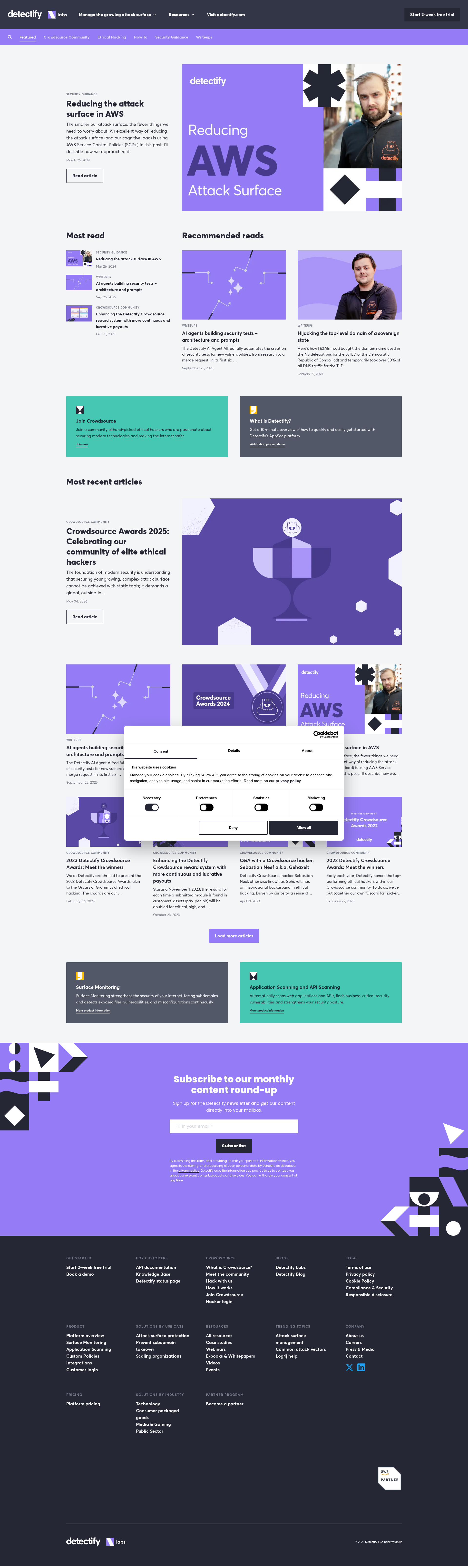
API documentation (156, 1267)
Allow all (303, 828)
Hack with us (219, 1281)
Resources (179, 14)
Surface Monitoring (86, 1342)
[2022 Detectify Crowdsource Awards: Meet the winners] (364, 822)
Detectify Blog (290, 1274)
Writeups (204, 37)
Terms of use (358, 1267)
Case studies (219, 1342)
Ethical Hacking (112, 37)
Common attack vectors (301, 1349)
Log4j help (286, 1356)
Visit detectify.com (226, 14)
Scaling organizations (158, 1356)
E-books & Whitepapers (230, 1356)
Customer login (82, 1369)
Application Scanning (88, 1349)
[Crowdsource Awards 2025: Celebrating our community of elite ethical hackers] (292, 571)
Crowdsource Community (67, 37)
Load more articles (234, 936)
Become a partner (225, 1404)
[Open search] (10, 37)
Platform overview (85, 1335)
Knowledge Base (153, 1274)
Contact (354, 1356)
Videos (213, 1363)
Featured (28, 37)
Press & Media (360, 1349)
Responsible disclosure (369, 1294)
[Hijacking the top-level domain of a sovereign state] (350, 285)
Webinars (216, 1349)
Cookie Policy (360, 1281)
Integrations (79, 1363)
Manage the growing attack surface (115, 14)
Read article (84, 175)
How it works (219, 1288)
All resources (219, 1335)
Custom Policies (82, 1356)
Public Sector (149, 1431)
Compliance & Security (369, 1288)
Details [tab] (234, 750)
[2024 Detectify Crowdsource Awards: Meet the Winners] (234, 699)
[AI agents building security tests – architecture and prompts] (79, 283)
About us (355, 1335)
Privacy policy (360, 1274)
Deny (233, 828)
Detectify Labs (291, 1267)
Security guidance (171, 37)
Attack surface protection (162, 1335)
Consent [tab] (161, 751)
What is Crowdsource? (229, 1267)
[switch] (207, 807)
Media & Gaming (153, 1424)
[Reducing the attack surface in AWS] (292, 137)
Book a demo (80, 1274)
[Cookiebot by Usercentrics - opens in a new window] (317, 734)
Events (213, 1369)
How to (140, 37)
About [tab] (307, 750)
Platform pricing (83, 1404)
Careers (354, 1342)
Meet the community (227, 1274)
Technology (148, 1404)
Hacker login (219, 1301)
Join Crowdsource (224, 1294)
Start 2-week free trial (432, 14)
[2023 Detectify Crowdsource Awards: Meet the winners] (103, 822)
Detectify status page (158, 1281)
